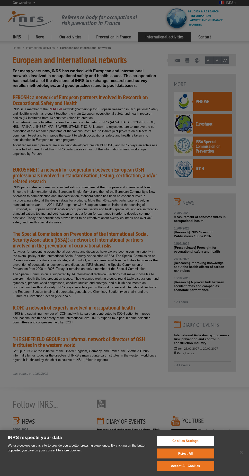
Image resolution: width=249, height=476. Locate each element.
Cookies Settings (185, 441)
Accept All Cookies (185, 466)
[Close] (241, 452)
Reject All (185, 453)
